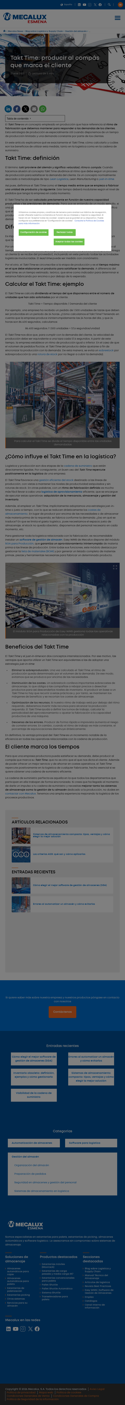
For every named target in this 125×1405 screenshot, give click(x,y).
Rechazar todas (65, 232)
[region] (62, 228)
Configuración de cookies (33, 232)
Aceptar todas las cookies (69, 241)
